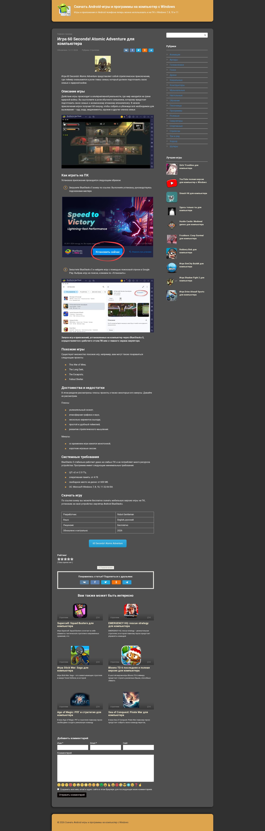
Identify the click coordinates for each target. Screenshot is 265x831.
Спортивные (176, 126)
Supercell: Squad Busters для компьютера (75, 625)
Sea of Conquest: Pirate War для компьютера (128, 714)
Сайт (125, 743)
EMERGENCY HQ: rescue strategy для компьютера (128, 625)
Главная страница (64, 34)
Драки (173, 75)
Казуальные (176, 80)
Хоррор (173, 141)
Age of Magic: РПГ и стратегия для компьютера (79, 714)
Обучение (175, 100)
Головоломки (177, 65)
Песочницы (176, 105)
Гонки (173, 70)
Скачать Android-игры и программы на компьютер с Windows (124, 7)
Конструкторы (177, 85)
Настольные (176, 95)
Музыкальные (177, 90)
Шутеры (174, 146)
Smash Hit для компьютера (193, 193)
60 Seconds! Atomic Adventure (108, 543)
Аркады (174, 59)
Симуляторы (176, 121)
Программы (176, 110)
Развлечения (106, 567)
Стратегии (94, 50)
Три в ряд (175, 136)
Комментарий (64, 753)
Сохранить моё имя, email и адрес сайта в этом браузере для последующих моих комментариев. (106, 789)
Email (93, 743)
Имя (60, 743)
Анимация (175, 54)
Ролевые (174, 116)
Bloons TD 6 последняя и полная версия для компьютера (129, 669)
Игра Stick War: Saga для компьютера (72, 669)
